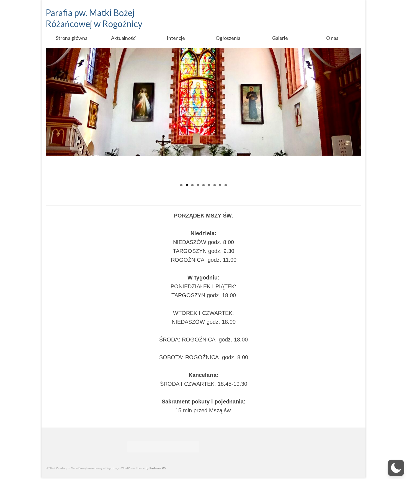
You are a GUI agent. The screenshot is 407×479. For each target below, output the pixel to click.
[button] (396, 468)
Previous (41, 118)
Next (366, 118)
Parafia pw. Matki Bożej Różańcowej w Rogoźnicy (94, 18)
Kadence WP (158, 468)
